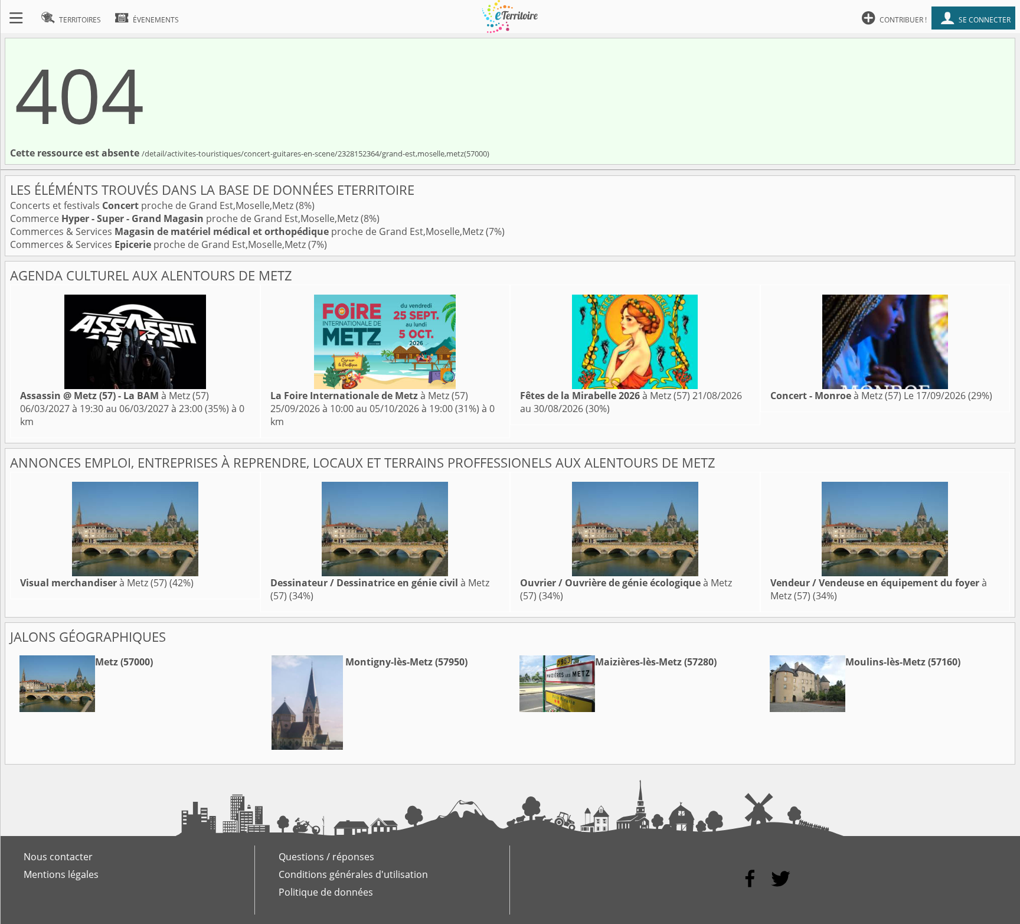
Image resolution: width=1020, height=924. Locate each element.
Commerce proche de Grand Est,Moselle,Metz (185, 218)
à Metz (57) (114, 395)
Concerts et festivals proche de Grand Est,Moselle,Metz (153, 205)
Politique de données (326, 892)
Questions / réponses (326, 856)
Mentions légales (61, 874)
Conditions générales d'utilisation (353, 874)
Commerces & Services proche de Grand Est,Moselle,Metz (248, 231)
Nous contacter (58, 856)
